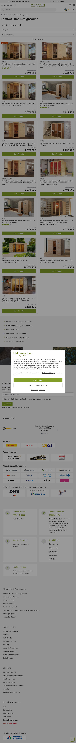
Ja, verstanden (38, 380)
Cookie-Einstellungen (48, 373)
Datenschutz (34, 390)
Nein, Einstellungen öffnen (38, 385)
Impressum (42, 390)
